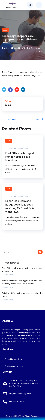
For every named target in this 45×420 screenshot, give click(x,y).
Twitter (4, 89)
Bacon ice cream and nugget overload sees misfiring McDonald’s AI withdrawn (19, 206)
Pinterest (17, 89)
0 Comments (34, 48)
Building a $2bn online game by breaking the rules (22, 294)
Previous (11, 119)
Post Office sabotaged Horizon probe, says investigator (19, 156)
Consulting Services (13, 359)
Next (36, 119)
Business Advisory (13, 366)
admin (6, 48)
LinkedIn (23, 89)
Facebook (10, 89)
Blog (5, 30)
